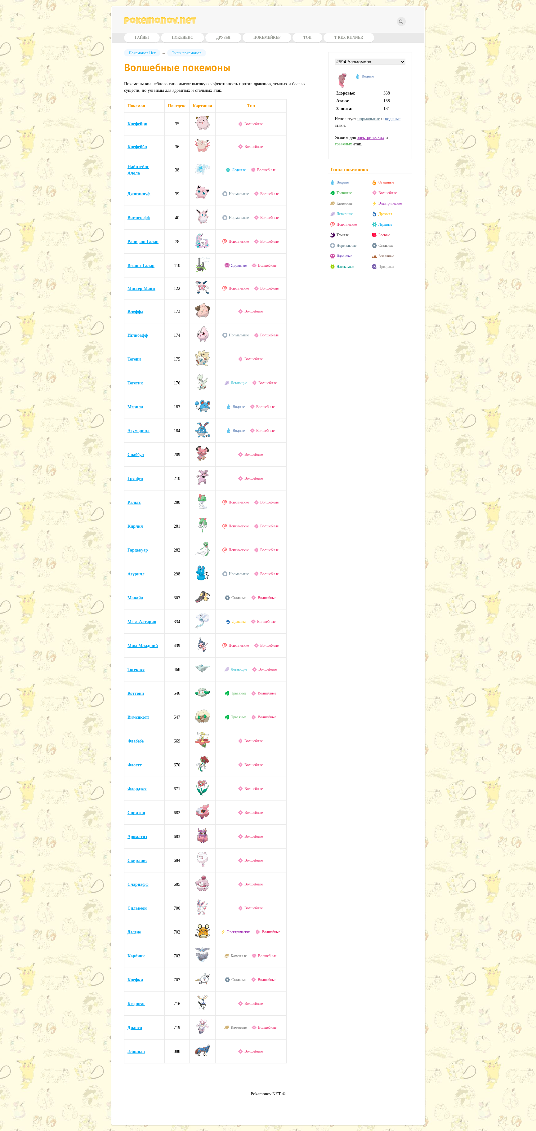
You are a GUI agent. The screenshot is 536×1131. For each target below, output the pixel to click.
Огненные (386, 182)
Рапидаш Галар (143, 241)
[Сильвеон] (202, 913)
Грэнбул (135, 478)
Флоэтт (134, 765)
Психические (239, 241)
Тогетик (135, 383)
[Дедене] (202, 937)
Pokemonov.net (160, 22)
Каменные (239, 956)
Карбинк (136, 956)
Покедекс (182, 37)
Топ (307, 37)
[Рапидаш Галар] (202, 247)
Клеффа (135, 311)
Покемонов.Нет (142, 53)
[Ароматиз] (202, 842)
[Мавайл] (202, 603)
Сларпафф (138, 884)
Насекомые (345, 266)
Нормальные (239, 194)
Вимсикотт (138, 717)
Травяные (238, 693)
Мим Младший (142, 645)
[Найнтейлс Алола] (202, 175)
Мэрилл (135, 407)
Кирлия (135, 526)
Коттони (135, 693)
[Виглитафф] (202, 223)
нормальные (368, 119)
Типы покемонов (186, 53)
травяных (343, 144)
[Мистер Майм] (202, 293)
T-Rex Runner (348, 37)
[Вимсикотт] (202, 722)
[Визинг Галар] (202, 270)
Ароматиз (137, 836)
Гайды (142, 37)
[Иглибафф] (202, 340)
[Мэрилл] (202, 412)
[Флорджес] (202, 794)
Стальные (238, 598)
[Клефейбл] (202, 151)
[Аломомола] (342, 86)
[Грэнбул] (202, 483)
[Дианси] (202, 1033)
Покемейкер (266, 37)
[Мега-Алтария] (202, 627)
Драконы (239, 621)
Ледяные (239, 170)
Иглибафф (137, 335)
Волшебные (253, 124)
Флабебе (135, 741)
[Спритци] (202, 818)
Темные (343, 235)
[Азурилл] (202, 579)
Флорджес (137, 789)
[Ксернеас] (202, 1009)
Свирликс (137, 860)
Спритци (136, 812)
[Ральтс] (202, 507)
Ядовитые (239, 265)
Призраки (386, 266)
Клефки (135, 980)
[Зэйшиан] (202, 1056)
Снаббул (135, 454)
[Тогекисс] (202, 674)
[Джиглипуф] (202, 199)
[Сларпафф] (202, 889)
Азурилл (136, 574)
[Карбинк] (202, 961)
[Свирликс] (202, 865)
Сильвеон (137, 908)
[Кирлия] (202, 531)
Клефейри (137, 124)
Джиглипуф (138, 194)
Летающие (239, 383)
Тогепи (134, 359)
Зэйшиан (136, 1051)
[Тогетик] (202, 388)
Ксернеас (136, 1003)
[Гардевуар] (202, 555)
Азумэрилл (138, 430)
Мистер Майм (141, 288)
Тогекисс (136, 669)
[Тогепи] (202, 364)
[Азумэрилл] (202, 436)
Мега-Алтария (141, 621)
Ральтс (134, 502)
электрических (370, 137)
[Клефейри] (202, 128)
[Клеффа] (202, 316)
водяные (392, 119)
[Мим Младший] (202, 651)
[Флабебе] (202, 746)
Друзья (223, 37)
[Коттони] (202, 698)
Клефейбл (137, 146)
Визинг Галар (140, 265)
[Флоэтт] (202, 770)
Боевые (384, 235)
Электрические (238, 932)
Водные (239, 407)
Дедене (134, 932)
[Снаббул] (202, 460)
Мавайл (135, 598)
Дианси (134, 1027)
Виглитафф (138, 217)
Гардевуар (137, 550)
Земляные (386, 256)
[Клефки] (202, 985)
